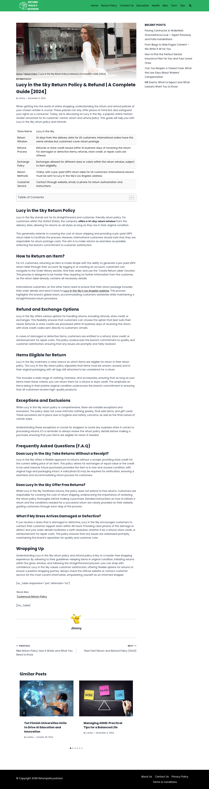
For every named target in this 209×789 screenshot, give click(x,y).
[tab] (70, 748)
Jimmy (22, 98)
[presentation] (46, 698)
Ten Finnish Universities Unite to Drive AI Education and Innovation (45, 727)
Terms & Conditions (165, 782)
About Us (146, 776)
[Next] (128, 713)
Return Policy (109, 5)
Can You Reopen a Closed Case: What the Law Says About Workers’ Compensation (168, 73)
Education (142, 5)
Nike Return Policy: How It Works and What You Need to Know (44, 650)
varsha (30, 737)
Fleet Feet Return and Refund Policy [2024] (110, 648)
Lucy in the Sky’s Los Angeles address (86, 290)
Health (156, 5)
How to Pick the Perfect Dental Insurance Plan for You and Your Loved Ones (168, 59)
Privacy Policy (180, 776)
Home (94, 5)
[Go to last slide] (24, 713)
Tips (182, 5)
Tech (174, 5)
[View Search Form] (190, 5)
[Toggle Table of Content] (130, 197)
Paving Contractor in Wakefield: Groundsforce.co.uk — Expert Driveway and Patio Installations (168, 35)
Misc (165, 5)
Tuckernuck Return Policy (32, 596)
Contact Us (127, 5)
